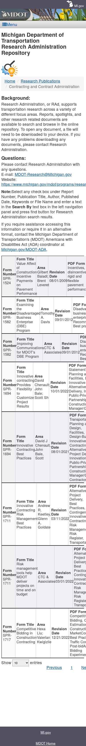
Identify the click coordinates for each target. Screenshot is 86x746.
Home (10, 81)
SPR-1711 (7, 518)
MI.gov (79, 5)
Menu (11, 24)
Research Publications (40, 81)
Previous (54, 667)
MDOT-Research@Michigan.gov (43, 174)
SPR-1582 (7, 319)
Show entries (21, 662)
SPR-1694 (7, 391)
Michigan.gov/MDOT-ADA (23, 249)
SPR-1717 (7, 637)
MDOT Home (46, 743)
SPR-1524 (7, 280)
